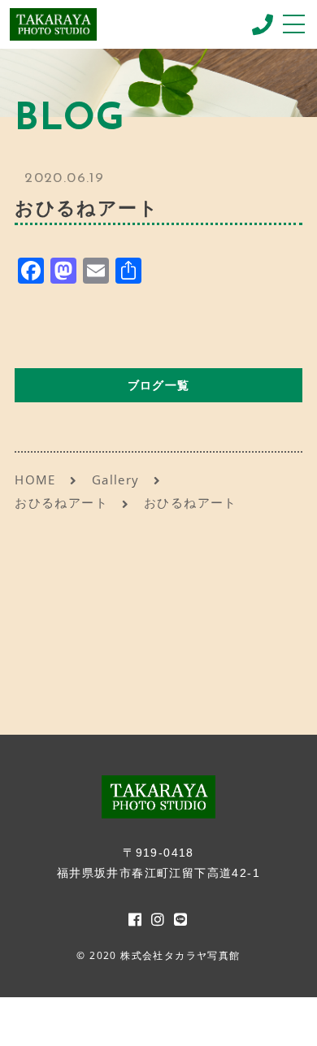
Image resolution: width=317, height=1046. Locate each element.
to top (284, 1017)
